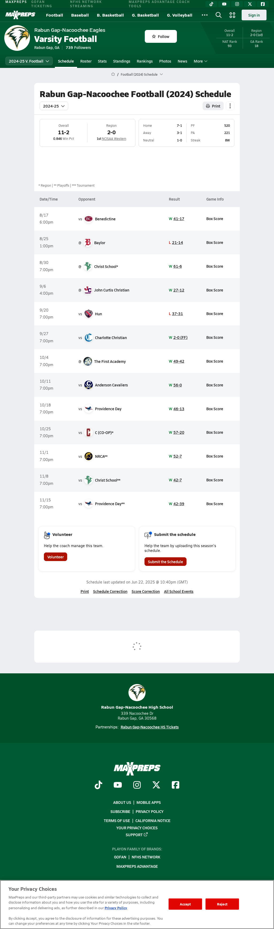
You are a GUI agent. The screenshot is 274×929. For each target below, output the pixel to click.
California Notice (152, 820)
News (182, 61)
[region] (137, 904)
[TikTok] (211, 4)
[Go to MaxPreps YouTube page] (117, 785)
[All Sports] (205, 15)
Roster (86, 61)
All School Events (178, 591)
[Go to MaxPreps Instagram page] (137, 785)
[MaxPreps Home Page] (113, 74)
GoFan (120, 857)
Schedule (66, 61)
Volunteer (55, 556)
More (198, 61)
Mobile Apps (148, 802)
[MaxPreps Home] (20, 15)
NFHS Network (146, 857)
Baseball (80, 15)
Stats (102, 61)
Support (134, 834)
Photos (165, 61)
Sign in (254, 15)
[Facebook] (263, 4)
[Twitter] (250, 4)
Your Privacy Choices (137, 827)
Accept (185, 904)
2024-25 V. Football (26, 61)
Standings (121, 61)
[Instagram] (237, 4)
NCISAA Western (114, 138)
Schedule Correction (110, 591)
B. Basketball (110, 15)
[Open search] (219, 15)
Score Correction (146, 591)
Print (216, 106)
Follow (163, 36)
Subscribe (120, 811)
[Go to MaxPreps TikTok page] (98, 785)
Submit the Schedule (165, 561)
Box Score (214, 218)
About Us (122, 802)
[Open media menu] (232, 15)
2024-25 (51, 106)
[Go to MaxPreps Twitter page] (156, 785)
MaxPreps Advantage (137, 866)
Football (54, 15)
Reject (222, 904)
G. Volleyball (179, 15)
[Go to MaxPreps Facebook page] (175, 785)
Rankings (145, 61)
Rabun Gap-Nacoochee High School (137, 707)
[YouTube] (224, 4)
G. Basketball (145, 15)
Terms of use (117, 820)
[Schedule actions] (230, 106)
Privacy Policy (149, 811)
